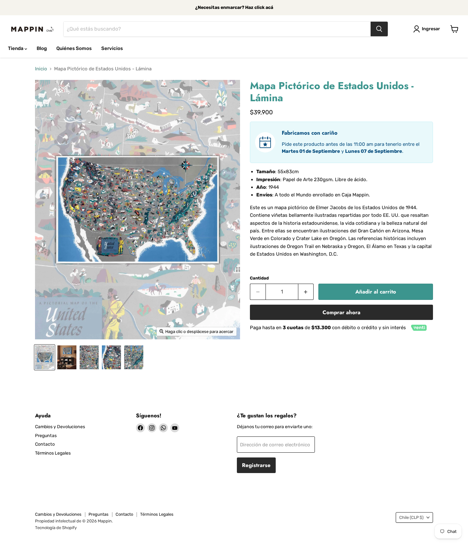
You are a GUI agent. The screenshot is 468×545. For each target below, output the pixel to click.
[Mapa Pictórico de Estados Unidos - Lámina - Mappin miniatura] (44, 357)
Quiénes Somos (74, 48)
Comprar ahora (341, 312)
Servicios (112, 48)
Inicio (41, 69)
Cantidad (259, 278)
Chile (411, 517)
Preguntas (46, 435)
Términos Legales (53, 453)
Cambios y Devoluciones (60, 426)
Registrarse (256, 465)
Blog (42, 48)
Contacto (45, 444)
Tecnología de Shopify (56, 527)
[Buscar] (379, 29)
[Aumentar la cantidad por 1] (306, 292)
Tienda (16, 48)
